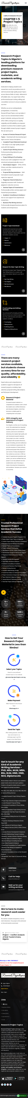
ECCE (3, 1019)
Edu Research (5, 1016)
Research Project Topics (12, 932)
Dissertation (5, 1013)
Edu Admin (5, 1010)
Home (5, 1004)
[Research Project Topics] (10, 3)
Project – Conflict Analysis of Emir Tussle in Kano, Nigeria (14, 937)
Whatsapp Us (13, 708)
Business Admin (6, 1007)
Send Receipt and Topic (13, 742)
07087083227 (6, 986)
